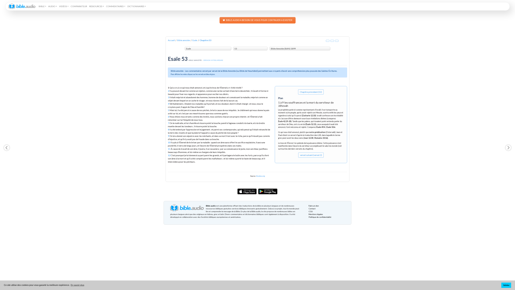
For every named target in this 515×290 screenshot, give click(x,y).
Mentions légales (316, 214)
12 (169, 155)
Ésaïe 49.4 (320, 127)
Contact (312, 208)
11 (169, 149)
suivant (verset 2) (311, 155)
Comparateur (79, 6)
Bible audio (211, 206)
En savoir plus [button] (77, 285)
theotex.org (260, 176)
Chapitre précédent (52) (311, 92)
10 (169, 142)
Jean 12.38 (308, 138)
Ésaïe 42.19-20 (284, 121)
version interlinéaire (213, 60)
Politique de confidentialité (320, 217)
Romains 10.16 (320, 138)
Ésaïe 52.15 (311, 124)
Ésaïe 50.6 (330, 127)
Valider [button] (506, 285)
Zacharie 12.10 (308, 115)
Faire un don (314, 206)
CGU (311, 211)
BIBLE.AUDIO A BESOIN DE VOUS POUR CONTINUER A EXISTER (259, 20)
